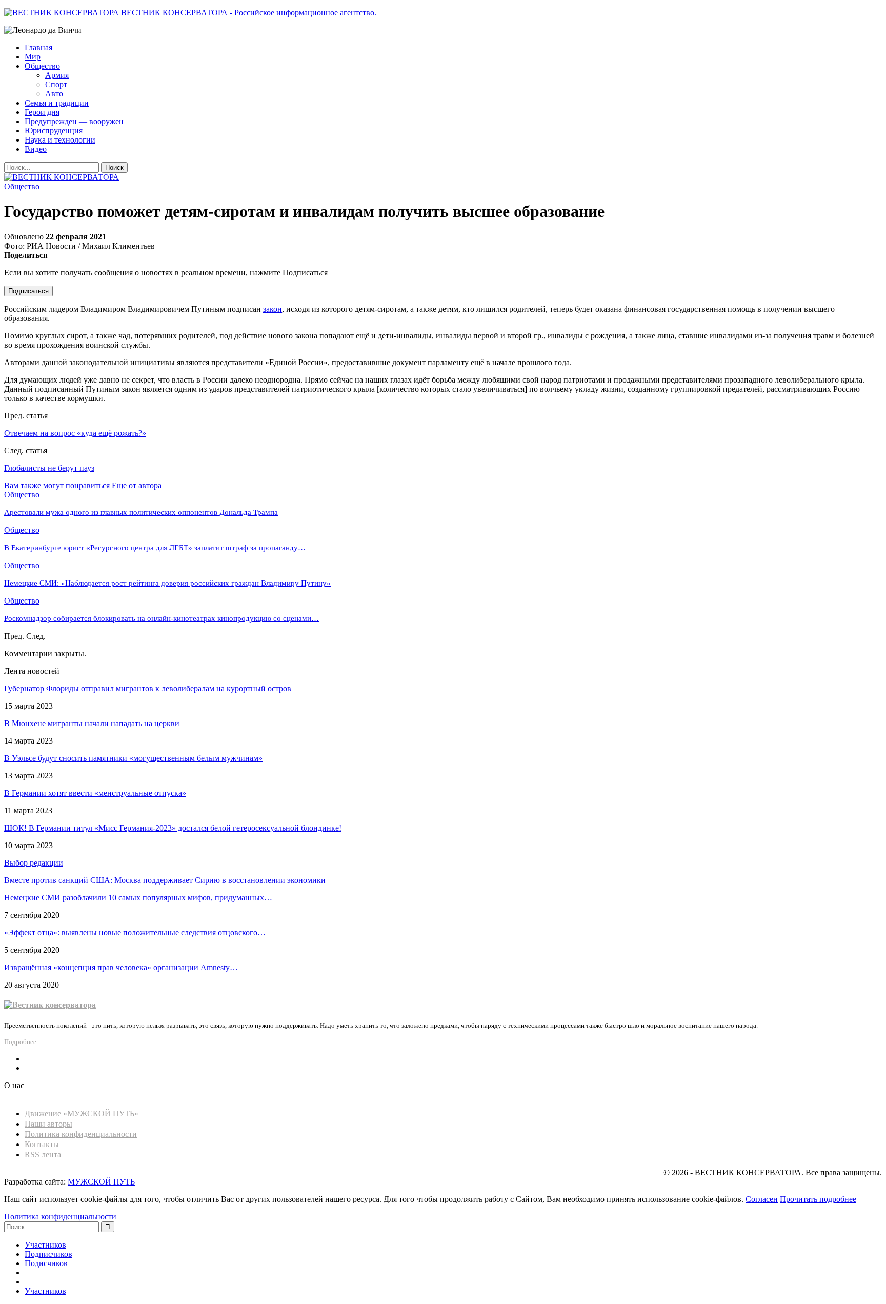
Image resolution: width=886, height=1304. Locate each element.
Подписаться (28, 291)
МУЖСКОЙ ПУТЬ (101, 1181)
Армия (57, 75)
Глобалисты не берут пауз (49, 468)
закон (272, 309)
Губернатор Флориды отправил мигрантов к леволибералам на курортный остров (147, 688)
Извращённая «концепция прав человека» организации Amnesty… (121, 967)
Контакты (42, 1144)
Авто (54, 93)
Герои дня (42, 112)
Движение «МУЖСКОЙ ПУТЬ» (81, 1113)
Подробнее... (22, 1042)
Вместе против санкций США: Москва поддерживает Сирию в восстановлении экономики (165, 880)
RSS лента (43, 1154)
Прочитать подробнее (818, 1199)
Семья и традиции (57, 102)
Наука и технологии (60, 139)
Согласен (762, 1199)
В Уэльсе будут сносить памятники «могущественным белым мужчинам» (133, 758)
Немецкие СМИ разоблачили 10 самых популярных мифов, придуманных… (138, 897)
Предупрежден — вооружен (74, 121)
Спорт (56, 84)
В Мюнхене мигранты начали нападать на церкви (91, 723)
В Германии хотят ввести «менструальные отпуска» (95, 793)
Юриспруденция (54, 130)
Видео (36, 149)
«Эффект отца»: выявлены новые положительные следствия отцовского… (135, 932)
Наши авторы (48, 1123)
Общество (42, 66)
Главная (38, 47)
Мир (33, 56)
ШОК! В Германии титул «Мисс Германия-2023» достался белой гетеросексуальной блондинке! (172, 828)
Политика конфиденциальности (81, 1134)
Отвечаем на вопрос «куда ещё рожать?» (75, 433)
